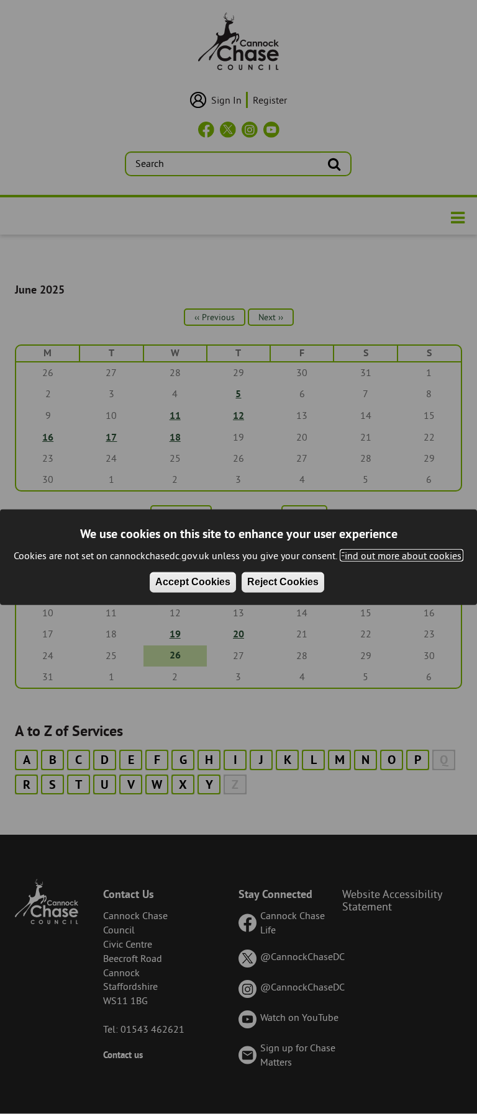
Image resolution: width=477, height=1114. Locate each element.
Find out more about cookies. (401, 555)
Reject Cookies (283, 582)
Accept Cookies (192, 582)
